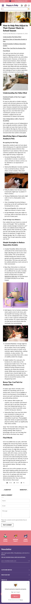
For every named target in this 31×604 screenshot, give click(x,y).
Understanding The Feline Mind (12, 37)
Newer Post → (24, 489)
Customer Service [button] (6, 570)
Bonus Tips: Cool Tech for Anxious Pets (14, 48)
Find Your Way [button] (5, 575)
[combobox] (14, 9)
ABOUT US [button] (4, 580)
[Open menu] (3, 5)
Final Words (6, 50)
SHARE (10, 482)
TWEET (17, 482)
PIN (23, 482)
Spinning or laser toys (11, 276)
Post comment (7, 525)
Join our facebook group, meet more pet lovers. (13, 557)
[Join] (27, 560)
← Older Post (7, 489)
